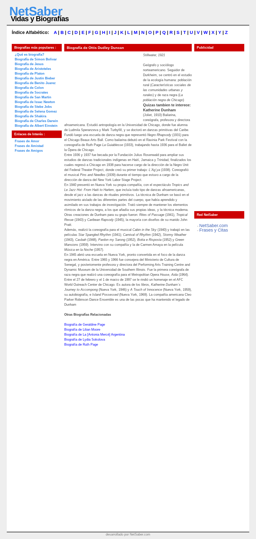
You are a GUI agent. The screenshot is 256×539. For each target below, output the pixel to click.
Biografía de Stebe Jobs (33, 107)
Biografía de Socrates (31, 92)
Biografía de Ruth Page (81, 344)
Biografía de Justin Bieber (35, 78)
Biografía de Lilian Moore (82, 329)
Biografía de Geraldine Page (84, 324)
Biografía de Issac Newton (35, 102)
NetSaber (35, 11)
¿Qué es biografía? (29, 54)
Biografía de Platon (29, 73)
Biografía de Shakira (30, 116)
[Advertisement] (101, 84)
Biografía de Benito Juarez (35, 83)
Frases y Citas (213, 230)
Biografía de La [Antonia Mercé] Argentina (94, 334)
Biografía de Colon (29, 88)
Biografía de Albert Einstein (36, 126)
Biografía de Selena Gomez (36, 111)
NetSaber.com (213, 225)
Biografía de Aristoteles (33, 69)
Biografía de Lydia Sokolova (84, 339)
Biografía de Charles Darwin (36, 121)
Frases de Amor (27, 141)
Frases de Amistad (29, 146)
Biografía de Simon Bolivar (36, 59)
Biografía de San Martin (33, 97)
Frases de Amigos (29, 150)
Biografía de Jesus (29, 64)
